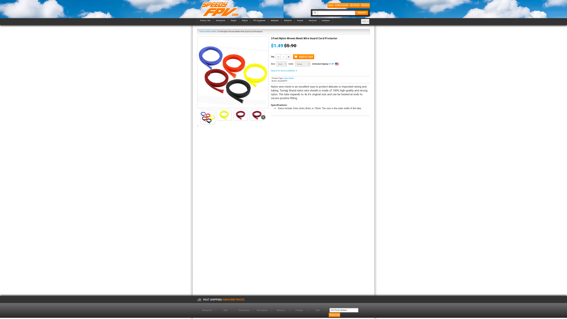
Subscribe (334, 315)
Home (202, 31)
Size (273, 64)
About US (207, 310)
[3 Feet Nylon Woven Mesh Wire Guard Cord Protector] (233, 72)
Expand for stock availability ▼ (284, 71)
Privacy (299, 310)
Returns (281, 310)
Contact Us (243, 310)
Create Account (341, 5)
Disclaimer (262, 310)
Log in (330, 5)
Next (263, 117)
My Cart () (354, 5)
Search (362, 12)
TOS (317, 310)
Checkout (365, 5)
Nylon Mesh (211, 31)
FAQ (226, 310)
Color (291, 64)
